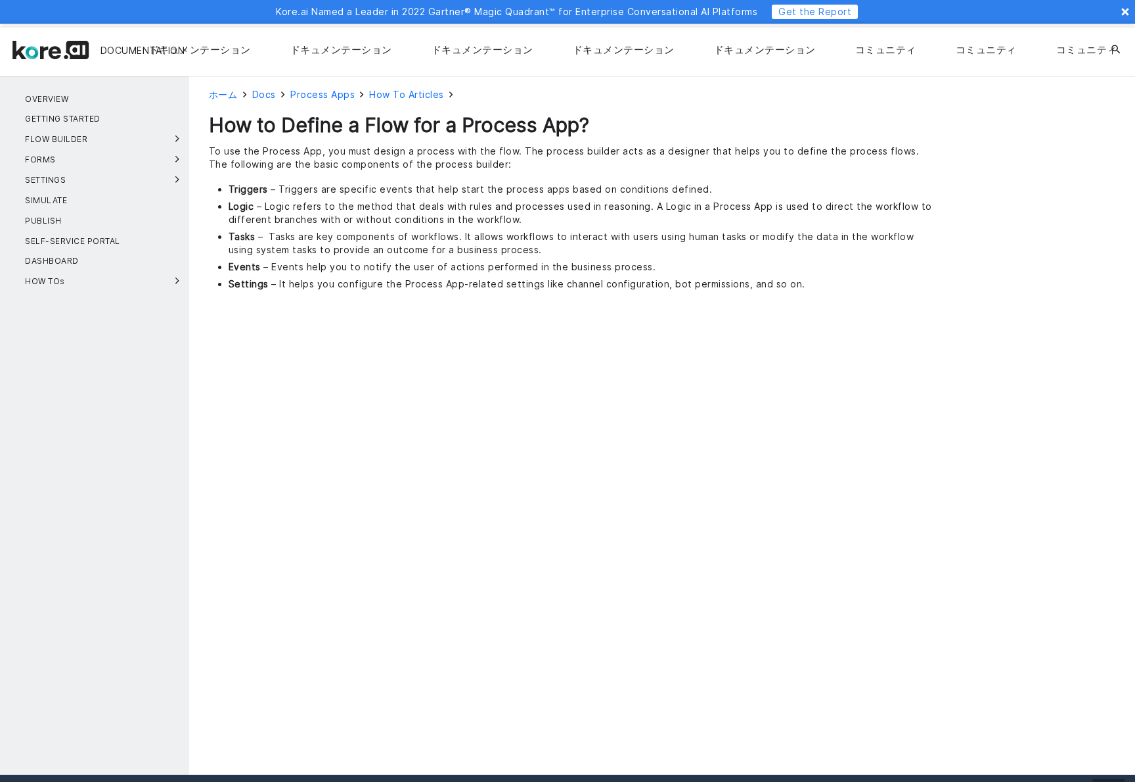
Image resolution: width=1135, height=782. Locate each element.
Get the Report (814, 11)
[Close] (1125, 12)
